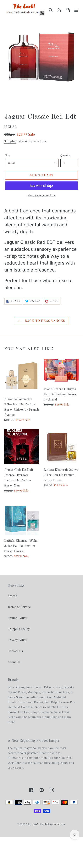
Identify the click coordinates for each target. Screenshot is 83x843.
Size (7, 155)
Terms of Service (19, 607)
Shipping (10, 141)
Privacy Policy (17, 640)
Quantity (65, 155)
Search (12, 596)
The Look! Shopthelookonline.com (46, 824)
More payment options (41, 195)
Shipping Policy (19, 629)
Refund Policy (17, 618)
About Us (14, 662)
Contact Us (15, 651)
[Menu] (76, 9)
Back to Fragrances (44, 321)
